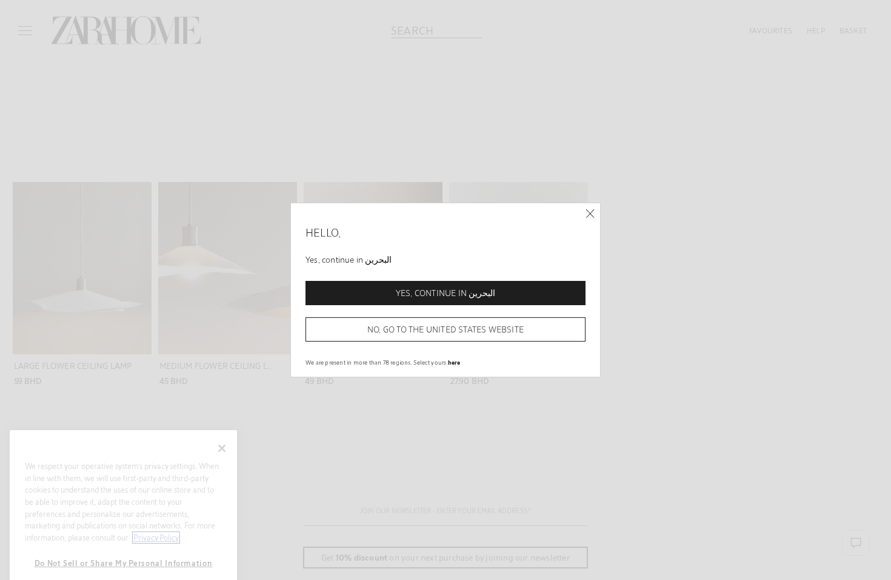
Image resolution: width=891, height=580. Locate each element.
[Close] (590, 214)
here (454, 362)
